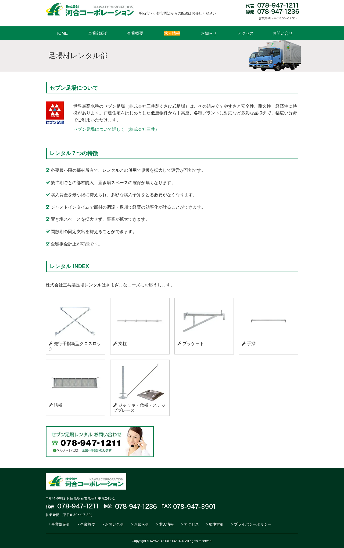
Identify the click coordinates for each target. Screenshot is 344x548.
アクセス (246, 33)
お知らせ (209, 33)
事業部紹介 (98, 33)
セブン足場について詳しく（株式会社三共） (116, 129)
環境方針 (216, 524)
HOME (61, 33)
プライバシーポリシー (252, 524)
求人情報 (166, 524)
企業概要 (135, 33)
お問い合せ (283, 33)
